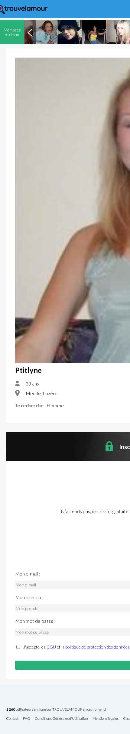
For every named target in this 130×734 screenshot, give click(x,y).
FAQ (26, 719)
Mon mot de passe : (35, 621)
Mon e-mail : (27, 573)
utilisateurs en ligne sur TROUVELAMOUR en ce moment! (56, 710)
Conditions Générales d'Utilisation (61, 719)
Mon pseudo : (29, 597)
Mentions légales (106, 719)
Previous (30, 32)
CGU (51, 646)
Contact (12, 719)
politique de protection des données (97, 646)
